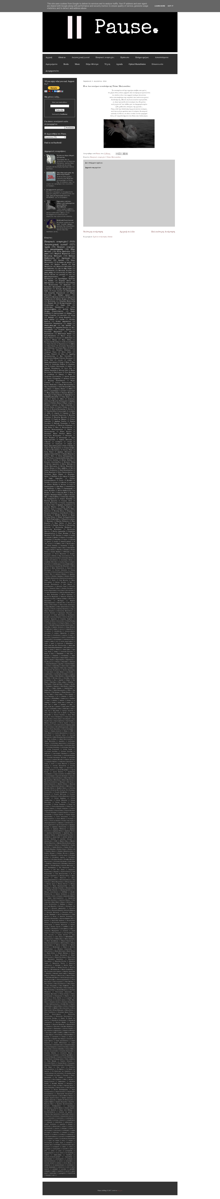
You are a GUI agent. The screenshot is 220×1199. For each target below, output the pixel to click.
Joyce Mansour (55, 668)
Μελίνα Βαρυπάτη (66, 466)
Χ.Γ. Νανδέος (57, 535)
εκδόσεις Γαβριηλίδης (60, 633)
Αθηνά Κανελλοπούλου (66, 739)
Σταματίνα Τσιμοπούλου (53, 323)
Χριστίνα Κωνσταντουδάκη (65, 1104)
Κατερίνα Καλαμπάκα (52, 287)
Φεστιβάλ (70, 480)
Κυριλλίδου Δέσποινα (58, 920)
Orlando (68, 680)
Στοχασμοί (56, 1055)
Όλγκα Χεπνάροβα (68, 729)
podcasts (58, 706)
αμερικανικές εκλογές (67, 1116)
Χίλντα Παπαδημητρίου (61, 1089)
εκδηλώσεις (56, 1132)
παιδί (63, 637)
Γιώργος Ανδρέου (49, 808)
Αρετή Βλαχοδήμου (63, 770)
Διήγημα (51, 317)
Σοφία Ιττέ (65, 305)
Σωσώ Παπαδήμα (68, 1057)
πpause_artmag (57, 1155)
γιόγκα (64, 1126)
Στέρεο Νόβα (69, 1049)
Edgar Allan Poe (60, 659)
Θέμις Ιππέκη (66, 340)
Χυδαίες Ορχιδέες (70, 1108)
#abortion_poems (49, 486)
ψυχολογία (60, 643)
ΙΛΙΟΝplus (64, 892)
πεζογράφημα (57, 639)
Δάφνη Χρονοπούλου (50, 822)
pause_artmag (48, 272)
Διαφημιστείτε (52, 70)
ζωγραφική (49, 1138)
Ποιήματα (49, 1026)
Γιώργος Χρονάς (59, 814)
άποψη (69, 323)
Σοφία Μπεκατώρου (60, 1043)
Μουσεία (48, 973)
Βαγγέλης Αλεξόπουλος (51, 782)
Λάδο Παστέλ (55, 928)
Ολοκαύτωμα (49, 305)
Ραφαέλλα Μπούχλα (69, 1030)
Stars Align (47, 395)
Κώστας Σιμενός (55, 926)
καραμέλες (69, 1142)
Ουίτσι (65, 1006)
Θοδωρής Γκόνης (70, 888)
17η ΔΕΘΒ (57, 543)
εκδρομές (64, 1132)
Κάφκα (63, 902)
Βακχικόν (62, 782)
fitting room (61, 702)
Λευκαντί (65, 930)
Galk (59, 547)
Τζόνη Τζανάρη (71, 621)
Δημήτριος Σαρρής (49, 835)
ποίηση (46, 264)
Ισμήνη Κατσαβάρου (69, 896)
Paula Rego (53, 682)
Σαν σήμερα (63, 476)
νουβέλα (46, 1155)
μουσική (62, 274)
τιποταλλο (61, 1167)
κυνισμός (70, 537)
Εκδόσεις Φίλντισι (62, 853)
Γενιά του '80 (54, 790)
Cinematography (68, 488)
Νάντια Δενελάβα (49, 979)
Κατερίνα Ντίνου (68, 912)
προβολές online (49, 641)
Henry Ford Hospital (51, 664)
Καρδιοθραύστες (49, 586)
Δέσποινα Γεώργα (69, 378)
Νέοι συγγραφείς (58, 981)
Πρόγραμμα (57, 1028)
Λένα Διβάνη (63, 928)
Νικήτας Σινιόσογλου (50, 470)
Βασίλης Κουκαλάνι (50, 784)
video (72, 708)
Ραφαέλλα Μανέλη (51, 297)
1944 (63, 543)
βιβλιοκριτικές (49, 283)
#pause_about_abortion (50, 362)
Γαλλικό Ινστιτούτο (61, 570)
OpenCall (61, 680)
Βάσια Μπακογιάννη (58, 568)
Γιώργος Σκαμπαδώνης (68, 503)
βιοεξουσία (47, 1126)
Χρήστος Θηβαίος (49, 1102)
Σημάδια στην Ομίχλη (59, 1038)
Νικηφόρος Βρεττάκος (50, 994)
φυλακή (72, 539)
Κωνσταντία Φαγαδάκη (51, 342)
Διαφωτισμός (56, 837)
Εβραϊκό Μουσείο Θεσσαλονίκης (66, 843)
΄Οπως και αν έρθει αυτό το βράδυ (55, 712)
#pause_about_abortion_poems (52, 446)
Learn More (160, 6)
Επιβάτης (48, 863)
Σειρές (71, 1036)
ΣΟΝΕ (60, 1032)
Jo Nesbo (48, 666)
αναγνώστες (60, 1118)
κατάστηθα (57, 1144)
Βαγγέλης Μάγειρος (53, 256)
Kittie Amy (63, 668)
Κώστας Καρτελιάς (61, 924)
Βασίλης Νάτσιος (62, 784)
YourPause (72, 698)
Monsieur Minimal (70, 676)
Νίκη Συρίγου (58, 372)
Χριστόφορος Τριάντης (66, 278)
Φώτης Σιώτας (60, 1087)
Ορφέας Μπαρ (58, 1006)
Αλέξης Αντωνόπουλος (51, 560)
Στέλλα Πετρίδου (68, 617)
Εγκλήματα (49, 845)
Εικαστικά (48, 289)
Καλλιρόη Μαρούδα (50, 906)
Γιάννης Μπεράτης (61, 800)
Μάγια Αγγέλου (48, 939)
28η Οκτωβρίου (71, 543)
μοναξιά (63, 391)
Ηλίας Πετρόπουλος (65, 880)
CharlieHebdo (60, 653)
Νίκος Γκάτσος (48, 983)
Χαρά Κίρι (47, 627)
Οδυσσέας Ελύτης (55, 1002)
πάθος (49, 413)
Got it (170, 6)
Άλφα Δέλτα (69, 717)
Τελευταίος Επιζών (49, 1063)
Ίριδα (71, 727)
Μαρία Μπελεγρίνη (50, 466)
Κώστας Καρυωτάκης (50, 590)
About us (62, 57)
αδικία (66, 535)
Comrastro (65, 413)
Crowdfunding (64, 655)
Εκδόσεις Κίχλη (56, 403)
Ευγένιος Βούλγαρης (67, 865)
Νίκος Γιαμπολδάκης (50, 386)
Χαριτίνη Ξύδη (51, 411)
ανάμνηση (72, 482)
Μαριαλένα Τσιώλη (59, 963)
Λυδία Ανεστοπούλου (68, 342)
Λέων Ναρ (61, 590)
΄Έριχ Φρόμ (56, 710)
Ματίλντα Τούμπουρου (65, 425)
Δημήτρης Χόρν (68, 833)
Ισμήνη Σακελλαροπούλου (56, 898)
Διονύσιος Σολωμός (66, 839)
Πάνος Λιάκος (66, 352)
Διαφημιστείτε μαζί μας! (54, 190)
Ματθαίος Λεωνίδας (50, 598)
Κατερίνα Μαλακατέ (53, 912)
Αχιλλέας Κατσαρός (61, 776)
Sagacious (56, 686)
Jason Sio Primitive (70, 664)
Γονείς (46, 820)
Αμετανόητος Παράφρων (60, 753)
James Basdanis (71, 547)
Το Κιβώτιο (60, 1069)
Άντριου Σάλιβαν (69, 448)
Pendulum (70, 682)
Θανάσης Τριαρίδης (58, 888)
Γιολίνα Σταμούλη (58, 572)
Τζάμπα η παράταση (57, 1065)
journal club (70, 702)
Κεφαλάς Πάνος (55, 588)
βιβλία (73, 344)
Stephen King (47, 690)
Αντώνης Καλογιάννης (59, 765)
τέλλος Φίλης (67, 1163)
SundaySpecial (69, 395)
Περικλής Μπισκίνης (58, 1024)
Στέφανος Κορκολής (50, 619)
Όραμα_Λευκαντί (56, 731)
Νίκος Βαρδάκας (50, 607)
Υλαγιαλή (47, 1079)
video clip (47, 710)
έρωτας (61, 260)
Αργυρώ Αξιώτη (48, 566)
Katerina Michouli (67, 393)
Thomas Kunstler (66, 692)
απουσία (49, 537)
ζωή (59, 268)
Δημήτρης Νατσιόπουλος (52, 368)
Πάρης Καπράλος (49, 611)
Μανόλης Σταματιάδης (65, 949)
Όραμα (46, 731)
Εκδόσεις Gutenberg (57, 576)
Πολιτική (56, 1026)
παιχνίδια (57, 539)
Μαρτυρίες (50, 521)
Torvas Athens (59, 694)
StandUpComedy (68, 688)
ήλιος (71, 1114)
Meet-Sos (59, 549)
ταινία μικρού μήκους (67, 641)
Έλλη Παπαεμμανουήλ (62, 727)
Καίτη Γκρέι (70, 902)
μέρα (59, 1151)
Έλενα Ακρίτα (64, 723)
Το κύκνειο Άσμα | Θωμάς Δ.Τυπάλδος (65, 156)
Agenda (119, 64)
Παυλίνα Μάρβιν (61, 1022)
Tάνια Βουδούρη (49, 696)
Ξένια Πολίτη (57, 998)
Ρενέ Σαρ (48, 1032)
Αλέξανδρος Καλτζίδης (56, 745)
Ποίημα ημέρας (142, 57)
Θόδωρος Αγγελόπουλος (51, 892)
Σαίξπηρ (46, 1036)
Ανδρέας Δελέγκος (70, 759)
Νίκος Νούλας (59, 523)
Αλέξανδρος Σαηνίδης (68, 497)
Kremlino (70, 668)
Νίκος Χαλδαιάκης (49, 990)
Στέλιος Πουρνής (56, 617)
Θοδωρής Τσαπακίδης (61, 423)
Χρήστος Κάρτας (60, 389)
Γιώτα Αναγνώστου (62, 816)
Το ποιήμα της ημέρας (64, 262)
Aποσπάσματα (70, 486)
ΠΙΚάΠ (55, 1008)
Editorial (61, 374)
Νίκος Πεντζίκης (57, 988)
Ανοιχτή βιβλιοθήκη (68, 564)
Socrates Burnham (55, 552)
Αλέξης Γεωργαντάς (53, 749)
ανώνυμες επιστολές (59, 1120)
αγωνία (60, 360)
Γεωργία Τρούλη (65, 329)
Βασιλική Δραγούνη (50, 501)
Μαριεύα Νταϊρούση (67, 596)
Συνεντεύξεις (61, 621)
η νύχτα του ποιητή (53, 1140)
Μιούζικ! (48, 260)
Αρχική (49, 57)
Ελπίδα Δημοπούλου (63, 321)
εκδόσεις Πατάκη (52, 484)
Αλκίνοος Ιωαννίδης (67, 751)
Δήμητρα (60, 822)
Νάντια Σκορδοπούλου (63, 979)
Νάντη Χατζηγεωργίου (67, 977)
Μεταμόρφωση (55, 969)
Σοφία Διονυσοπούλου (62, 1040)
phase (71, 704)
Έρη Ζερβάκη (54, 497)
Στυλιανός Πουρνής (49, 1057)
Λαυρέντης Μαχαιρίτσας (51, 930)
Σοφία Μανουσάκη (59, 615)
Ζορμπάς (56, 871)
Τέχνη (107, 64)
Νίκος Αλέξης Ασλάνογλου (67, 604)
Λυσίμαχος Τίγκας (50, 352)
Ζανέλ (54, 580)
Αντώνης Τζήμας (58, 767)
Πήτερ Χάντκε (69, 1010)
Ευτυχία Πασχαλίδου (64, 289)
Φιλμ (62, 354)
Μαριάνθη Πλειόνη (60, 961)
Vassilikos (47, 698)
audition (62, 700)
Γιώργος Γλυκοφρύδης (54, 378)
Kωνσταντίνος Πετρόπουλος (52, 670)
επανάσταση (56, 635)
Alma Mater (59, 486)
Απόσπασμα (50, 348)
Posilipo (67, 684)
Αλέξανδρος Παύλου (67, 558)
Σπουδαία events (58, 1045)
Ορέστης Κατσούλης (63, 609)
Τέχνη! (72, 299)
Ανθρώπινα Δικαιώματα (66, 761)
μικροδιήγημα (55, 391)
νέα (70, 274)
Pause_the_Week (62, 492)
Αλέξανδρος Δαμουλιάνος (58, 743)
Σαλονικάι (47, 615)
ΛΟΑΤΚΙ (46, 928)
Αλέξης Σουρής (67, 749)
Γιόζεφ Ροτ (70, 806)
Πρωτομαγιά (48, 1028)
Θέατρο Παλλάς (63, 884)
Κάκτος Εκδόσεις (67, 460)
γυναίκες (70, 1126)
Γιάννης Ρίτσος (68, 450)
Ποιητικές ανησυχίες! (98, 157)
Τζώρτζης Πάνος (65, 281)
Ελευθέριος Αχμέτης (58, 857)
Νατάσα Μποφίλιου (62, 990)
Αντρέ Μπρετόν (62, 763)
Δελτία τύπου (51, 505)
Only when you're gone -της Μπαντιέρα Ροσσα (65, 173)
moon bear (47, 704)
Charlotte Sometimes (52, 545)
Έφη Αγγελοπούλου (64, 556)
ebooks (54, 702)
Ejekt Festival (69, 659)
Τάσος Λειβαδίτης (70, 1059)
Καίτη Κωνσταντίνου (50, 904)
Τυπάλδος (69, 1077)
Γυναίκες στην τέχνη (67, 820)
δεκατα (57, 1128)
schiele (73, 706)
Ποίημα (69, 313)
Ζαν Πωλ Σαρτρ (58, 869)
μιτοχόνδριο (48, 539)
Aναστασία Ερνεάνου (67, 651)
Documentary (64, 545)
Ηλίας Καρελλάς (60, 877)
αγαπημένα (58, 441)
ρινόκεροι (70, 1159)
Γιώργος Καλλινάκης (51, 503)
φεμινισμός (71, 391)
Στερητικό (47, 1055)
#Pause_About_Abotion (53, 393)
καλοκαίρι (47, 444)
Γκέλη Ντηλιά (48, 452)
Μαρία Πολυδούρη (60, 957)
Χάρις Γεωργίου (50, 315)
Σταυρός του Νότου (49, 621)
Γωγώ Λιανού (57, 291)
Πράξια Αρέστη (61, 264)
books (46, 291)
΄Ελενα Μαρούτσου (60, 554)
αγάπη (62, 319)
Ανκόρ (46, 763)
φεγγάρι (63, 1169)
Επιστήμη (64, 863)
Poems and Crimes (57, 684)
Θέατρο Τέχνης (49, 458)
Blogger (119, 1190)
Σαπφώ (64, 1036)
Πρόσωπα (124, 57)
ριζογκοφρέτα (60, 1159)
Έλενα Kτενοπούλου (53, 450)
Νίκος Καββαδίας (64, 985)
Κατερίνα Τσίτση (69, 462)
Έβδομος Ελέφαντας (50, 723)
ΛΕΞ (72, 926)
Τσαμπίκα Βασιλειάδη (67, 301)
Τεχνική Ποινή (62, 1063)
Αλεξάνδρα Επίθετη (58, 364)
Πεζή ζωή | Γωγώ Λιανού (65, 220)
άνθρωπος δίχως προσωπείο (52, 1114)
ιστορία (70, 1140)
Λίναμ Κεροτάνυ (65, 317)
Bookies (50, 281)
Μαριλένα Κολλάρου (64, 266)
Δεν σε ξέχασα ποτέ (62, 825)
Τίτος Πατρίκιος (49, 437)
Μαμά (65, 947)
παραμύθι (49, 639)
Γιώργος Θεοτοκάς (70, 810)
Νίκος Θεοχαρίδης (51, 985)
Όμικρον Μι (52, 303)
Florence (58, 662)
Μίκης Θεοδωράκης (52, 594)
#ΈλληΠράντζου (68, 647)
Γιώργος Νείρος (69, 572)
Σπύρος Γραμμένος (51, 1047)
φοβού (54, 1171)
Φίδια (65, 1079)
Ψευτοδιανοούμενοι (49, 1112)
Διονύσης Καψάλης (50, 839)
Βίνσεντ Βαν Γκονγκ (67, 780)
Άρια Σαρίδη (69, 721)
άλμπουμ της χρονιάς (65, 1112)
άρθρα (55, 629)
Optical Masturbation (137, 64)
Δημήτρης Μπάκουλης (59, 829)
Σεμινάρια (47, 1038)
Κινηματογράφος (66, 303)
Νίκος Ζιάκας (71, 983)
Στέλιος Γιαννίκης (64, 1047)
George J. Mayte (64, 362)
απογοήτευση (57, 631)
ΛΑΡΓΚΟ (65, 926)
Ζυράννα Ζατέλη (66, 871)
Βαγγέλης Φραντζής (60, 417)
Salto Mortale (64, 686)
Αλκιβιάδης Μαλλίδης (50, 562)
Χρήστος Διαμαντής (50, 1100)
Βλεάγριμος (47, 570)
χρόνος (49, 541)
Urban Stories (66, 397)
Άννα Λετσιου (48, 719)
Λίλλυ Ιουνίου (69, 590)
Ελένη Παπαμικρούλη (65, 456)
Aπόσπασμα (50, 488)
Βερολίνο (70, 568)
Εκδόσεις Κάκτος (51, 851)
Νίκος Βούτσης (69, 981)
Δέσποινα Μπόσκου (61, 574)
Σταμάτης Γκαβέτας (66, 619)
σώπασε (59, 1163)
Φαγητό (71, 1079)
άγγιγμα (55, 482)
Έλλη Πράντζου (63, 251)
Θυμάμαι (70, 511)
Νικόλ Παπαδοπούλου (66, 470)
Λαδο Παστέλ (64, 513)
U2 (57, 696)
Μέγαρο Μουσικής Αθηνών (67, 592)
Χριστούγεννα (63, 344)
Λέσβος (71, 928)
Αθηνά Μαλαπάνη (49, 741)
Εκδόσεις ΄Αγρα (49, 509)
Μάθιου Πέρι (59, 939)
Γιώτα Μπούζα (61, 818)
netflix (55, 704)
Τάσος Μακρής (51, 1061)
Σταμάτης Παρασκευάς (56, 293)
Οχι (72, 609)
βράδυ (56, 537)
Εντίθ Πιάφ (71, 861)
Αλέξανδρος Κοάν (70, 745)
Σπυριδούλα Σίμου (70, 1045)
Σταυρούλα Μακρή (66, 1053)
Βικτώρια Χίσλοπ (49, 788)
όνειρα (56, 541)
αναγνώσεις (51, 1118)
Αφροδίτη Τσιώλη (62, 327)
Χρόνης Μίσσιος (58, 1108)
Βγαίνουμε (51, 301)
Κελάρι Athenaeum (49, 914)
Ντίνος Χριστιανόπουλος (65, 472)
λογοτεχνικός (56, 1148)
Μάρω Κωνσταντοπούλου (51, 943)
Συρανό (59, 1057)
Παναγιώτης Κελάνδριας (53, 529)
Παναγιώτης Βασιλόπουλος (65, 611)
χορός (52, 643)
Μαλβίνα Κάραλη (61, 515)
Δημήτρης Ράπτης (58, 831)
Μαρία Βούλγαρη (60, 951)
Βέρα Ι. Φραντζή (69, 778)
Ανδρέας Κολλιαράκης (57, 366)
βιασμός (70, 1124)
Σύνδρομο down (58, 1059)
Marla (70, 374)
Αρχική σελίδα (127, 231)
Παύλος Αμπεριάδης (59, 531)
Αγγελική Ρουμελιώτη (58, 415)
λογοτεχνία (59, 444)
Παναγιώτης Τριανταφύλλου (64, 1016)
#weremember (70, 291)
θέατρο (68, 287)
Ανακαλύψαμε (57, 755)
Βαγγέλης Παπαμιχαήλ (60, 401)
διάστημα (64, 1128)
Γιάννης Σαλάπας (60, 802)
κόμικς (64, 1146)
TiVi (74, 692)
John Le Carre (65, 666)
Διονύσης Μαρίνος (50, 507)
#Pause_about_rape (50, 325)
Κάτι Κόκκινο (68, 584)
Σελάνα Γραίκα (49, 407)
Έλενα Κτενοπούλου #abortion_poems (64, 725)
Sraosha (71, 446)
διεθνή (71, 1128)
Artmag (56, 651)
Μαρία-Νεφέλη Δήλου (53, 519)
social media (53, 708)
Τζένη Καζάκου (69, 1065)
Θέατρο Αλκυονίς (70, 882)
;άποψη (51, 649)
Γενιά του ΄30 (63, 790)
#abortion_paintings (66, 541)
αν (45, 1118)
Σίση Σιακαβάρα (68, 1034)
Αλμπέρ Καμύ (63, 562)
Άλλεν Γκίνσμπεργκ (57, 717)
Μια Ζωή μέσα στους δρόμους (52, 971)
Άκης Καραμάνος (56, 448)
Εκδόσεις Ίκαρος (61, 849)
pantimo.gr (63, 704)
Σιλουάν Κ (70, 1038)
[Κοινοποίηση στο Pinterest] (126, 153)
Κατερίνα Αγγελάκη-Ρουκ (52, 462)
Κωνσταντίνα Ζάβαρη (51, 358)
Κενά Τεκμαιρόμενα (64, 914)
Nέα (53, 492)
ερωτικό (61, 1136)
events (46, 448)
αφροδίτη (62, 1124)
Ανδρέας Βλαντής (58, 759)
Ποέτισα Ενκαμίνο (49, 613)
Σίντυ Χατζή (58, 1034)
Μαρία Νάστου (49, 338)
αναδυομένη (69, 1118)
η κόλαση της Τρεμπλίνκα (67, 1138)
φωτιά (67, 1171)
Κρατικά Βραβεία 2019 (66, 918)
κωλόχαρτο (56, 1146)
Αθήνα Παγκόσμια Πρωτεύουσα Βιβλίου (64, 737)
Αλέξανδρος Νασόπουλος (54, 307)
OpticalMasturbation (50, 336)
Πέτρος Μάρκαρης (58, 1010)
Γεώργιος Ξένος (66, 501)
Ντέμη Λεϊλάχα (64, 994)
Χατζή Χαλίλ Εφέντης (50, 1095)
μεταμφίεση (68, 1151)
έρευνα (62, 629)
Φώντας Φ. (71, 409)
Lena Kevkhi (69, 672)
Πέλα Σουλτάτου (64, 1008)
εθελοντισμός (48, 1130)
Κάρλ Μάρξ (55, 902)
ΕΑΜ (55, 841)
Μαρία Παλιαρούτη (61, 955)
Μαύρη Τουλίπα (62, 967)
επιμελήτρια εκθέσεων (50, 1136)
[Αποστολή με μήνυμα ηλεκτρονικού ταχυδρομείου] (117, 153)
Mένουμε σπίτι (57, 678)
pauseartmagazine (56, 249)
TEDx (69, 690)
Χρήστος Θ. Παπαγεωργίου (65, 1100)
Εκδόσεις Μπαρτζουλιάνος (65, 851)
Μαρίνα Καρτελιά (62, 253)
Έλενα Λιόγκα (50, 727)
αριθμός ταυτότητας (50, 1124)
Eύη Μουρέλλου (48, 662)
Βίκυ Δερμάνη (48, 780)
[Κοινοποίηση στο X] (122, 153)
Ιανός (54, 896)
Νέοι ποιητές (54, 604)
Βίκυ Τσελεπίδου (66, 356)
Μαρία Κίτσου (51, 953)
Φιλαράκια (70, 1083)
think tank (65, 708)
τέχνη (73, 315)
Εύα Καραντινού (64, 867)
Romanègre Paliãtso (56, 494)
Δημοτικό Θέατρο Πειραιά (65, 835)
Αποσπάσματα (161, 57)
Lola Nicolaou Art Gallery (61, 674)
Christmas (46, 655)
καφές (71, 635)
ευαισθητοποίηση (70, 1136)
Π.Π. (50, 1008)
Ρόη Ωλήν (54, 476)
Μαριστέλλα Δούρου (68, 519)
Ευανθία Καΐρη (55, 865)
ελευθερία (72, 411)
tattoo (59, 708)
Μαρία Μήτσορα (63, 953)
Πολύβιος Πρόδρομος (67, 1026)
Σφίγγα (49, 389)
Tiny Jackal (49, 694)
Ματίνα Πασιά (68, 965)
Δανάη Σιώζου (69, 822)
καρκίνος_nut (48, 1144)
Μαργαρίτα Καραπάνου (55, 959)
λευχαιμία (47, 1148)
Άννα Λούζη (57, 719)
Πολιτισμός (68, 435)
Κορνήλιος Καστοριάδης (51, 918)
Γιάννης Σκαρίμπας (59, 804)
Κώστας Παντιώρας (67, 358)
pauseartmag (48, 327)
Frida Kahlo (65, 662)
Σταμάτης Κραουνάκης (66, 1051)
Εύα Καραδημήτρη (50, 867)
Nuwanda (66, 549)
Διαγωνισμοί (58, 313)
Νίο (72, 468)
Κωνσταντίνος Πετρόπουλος (60, 922)
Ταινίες (61, 480)
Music (77, 64)
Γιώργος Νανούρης (51, 812)
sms (47, 708)
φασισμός (55, 1169)
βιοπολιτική (56, 1126)
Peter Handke (47, 684)
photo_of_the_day (49, 706)
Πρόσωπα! (67, 285)
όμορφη (48, 1175)
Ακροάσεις (62, 741)
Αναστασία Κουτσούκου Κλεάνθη (56, 757)
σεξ (57, 641)
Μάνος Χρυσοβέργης (52, 941)
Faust (64, 446)
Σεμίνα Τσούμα (62, 407)
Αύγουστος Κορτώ (58, 778)
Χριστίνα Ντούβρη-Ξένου (52, 1106)
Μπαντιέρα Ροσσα (65, 333)
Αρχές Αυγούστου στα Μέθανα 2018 (64, 774)
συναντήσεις (69, 1161)
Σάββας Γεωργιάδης (69, 1032)
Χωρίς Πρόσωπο (51, 1110)
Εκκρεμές (54, 855)
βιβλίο (71, 389)
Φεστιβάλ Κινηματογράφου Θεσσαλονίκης (61, 625)
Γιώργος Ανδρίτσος (62, 808)
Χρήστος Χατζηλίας (58, 627)
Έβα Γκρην (68, 268)
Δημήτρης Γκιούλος (60, 421)
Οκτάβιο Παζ (64, 1004)
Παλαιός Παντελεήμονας (52, 1014)
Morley (48, 678)
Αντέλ (53, 763)
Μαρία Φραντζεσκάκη (66, 384)
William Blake (55, 698)
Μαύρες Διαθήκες (62, 598)
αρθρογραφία (69, 1122)
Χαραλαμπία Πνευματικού (65, 1093)
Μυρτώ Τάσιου (71, 975)
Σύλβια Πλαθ (48, 1059)
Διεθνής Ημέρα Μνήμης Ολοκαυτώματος (59, 310)
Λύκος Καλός (59, 937)
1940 (45, 649)
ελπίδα (69, 360)
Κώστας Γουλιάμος (67, 588)
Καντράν (61, 906)
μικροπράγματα (48, 1153)
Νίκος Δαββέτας (63, 468)
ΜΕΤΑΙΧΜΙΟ (69, 937)
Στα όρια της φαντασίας (51, 1051)
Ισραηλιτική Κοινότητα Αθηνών (65, 458)
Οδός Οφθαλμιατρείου (52, 1004)
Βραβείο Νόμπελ (62, 788)
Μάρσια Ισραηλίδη (50, 370)
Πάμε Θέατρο (92, 64)
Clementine (55, 655)
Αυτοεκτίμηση (50, 776)
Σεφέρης (72, 476)
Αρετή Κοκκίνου (58, 772)
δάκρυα (62, 537)
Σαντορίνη (55, 1036)
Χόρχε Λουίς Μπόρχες (66, 1110)
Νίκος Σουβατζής (68, 988)
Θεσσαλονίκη (53, 285)
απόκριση (49, 1122)
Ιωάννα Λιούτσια (52, 460)
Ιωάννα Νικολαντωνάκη (64, 382)
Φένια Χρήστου (57, 1079)
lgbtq (66, 494)
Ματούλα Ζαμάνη (49, 967)
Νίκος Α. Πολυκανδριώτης (63, 427)
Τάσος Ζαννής (51, 344)
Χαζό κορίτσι (49, 319)
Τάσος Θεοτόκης (63, 533)
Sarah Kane (72, 686)
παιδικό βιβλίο (71, 637)
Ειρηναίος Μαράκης (49, 849)
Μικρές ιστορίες (68, 403)
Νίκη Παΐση (48, 427)
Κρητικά (46, 920)
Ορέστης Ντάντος (58, 525)
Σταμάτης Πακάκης (50, 1053)
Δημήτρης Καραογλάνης (59, 827)
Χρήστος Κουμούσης (61, 1102)
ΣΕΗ (55, 1032)
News (70, 272)
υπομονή (56, 413)
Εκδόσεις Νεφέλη (63, 509)
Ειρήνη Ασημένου (66, 507)
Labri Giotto (49, 672)
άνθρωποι (63, 482)
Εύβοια (46, 580)
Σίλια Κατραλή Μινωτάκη (67, 386)
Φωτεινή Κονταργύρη (58, 409)
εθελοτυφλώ (57, 1130)
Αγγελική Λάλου (60, 735)
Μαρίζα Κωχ (71, 957)
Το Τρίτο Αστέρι (51, 623)
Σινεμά (59, 338)
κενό (63, 297)
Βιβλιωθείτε (69, 786)
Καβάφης (62, 904)
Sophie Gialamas (56, 688)
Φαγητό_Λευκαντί (49, 1081)
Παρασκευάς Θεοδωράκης (59, 1020)
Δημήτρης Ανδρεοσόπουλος (52, 454)
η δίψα (56, 1138)
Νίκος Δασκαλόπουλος (63, 607)
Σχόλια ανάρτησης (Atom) (102, 236)
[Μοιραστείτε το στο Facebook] (124, 153)
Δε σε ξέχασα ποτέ (49, 825)
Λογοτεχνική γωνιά (81, 57)
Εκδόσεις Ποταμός (49, 853)
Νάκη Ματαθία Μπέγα (52, 977)
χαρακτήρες (53, 1173)
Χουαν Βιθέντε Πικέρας (66, 1095)
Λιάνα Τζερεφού (56, 933)
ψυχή (70, 484)
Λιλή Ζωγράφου (68, 933)
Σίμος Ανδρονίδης (66, 405)
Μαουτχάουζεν (48, 951)
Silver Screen (51, 346)
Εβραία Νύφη (64, 841)
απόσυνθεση (58, 1122)
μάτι (45, 1151)
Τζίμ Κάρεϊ (48, 1067)
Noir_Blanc (66, 678)
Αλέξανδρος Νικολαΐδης (68, 747)
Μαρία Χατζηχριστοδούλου (66, 517)
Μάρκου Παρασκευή (67, 941)
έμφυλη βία (65, 1114)
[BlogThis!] (119, 153)
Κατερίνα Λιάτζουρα (50, 513)
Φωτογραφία (63, 437)
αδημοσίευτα (69, 629)
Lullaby (51, 676)
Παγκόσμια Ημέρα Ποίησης (53, 474)
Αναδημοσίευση (51, 499)
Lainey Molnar (60, 672)
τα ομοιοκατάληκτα (58, 1165)
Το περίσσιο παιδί (70, 1073)
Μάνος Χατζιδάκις (70, 939)
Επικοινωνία (157, 64)
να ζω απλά (59, 1153)
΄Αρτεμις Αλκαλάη (67, 710)
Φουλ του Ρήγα (58, 1085)
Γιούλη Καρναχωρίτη (58, 806)
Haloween (72, 662)
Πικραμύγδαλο (71, 1024)
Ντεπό (53, 609)
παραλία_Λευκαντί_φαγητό (52, 1157)
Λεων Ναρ (68, 368)
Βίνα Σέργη (57, 780)
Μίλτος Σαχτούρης (67, 594)
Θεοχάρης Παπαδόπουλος (56, 380)
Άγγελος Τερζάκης (59, 715)
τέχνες (65, 539)
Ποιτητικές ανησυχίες (51, 405)
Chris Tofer (70, 653)
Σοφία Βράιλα (48, 1040)
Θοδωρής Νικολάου (52, 890)
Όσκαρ (65, 731)
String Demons (58, 395)
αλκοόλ (73, 535)
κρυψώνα (47, 1146)
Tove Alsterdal (69, 694)
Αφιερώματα (51, 64)
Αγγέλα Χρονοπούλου (61, 733)
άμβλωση (48, 629)
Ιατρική (60, 896)
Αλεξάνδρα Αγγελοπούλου (52, 376)
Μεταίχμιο (61, 600)
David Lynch (55, 657)
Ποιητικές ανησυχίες (105, 57)
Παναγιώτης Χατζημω (50, 1018)
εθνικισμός (66, 1130)
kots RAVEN (66, 325)
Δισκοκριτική (48, 841)
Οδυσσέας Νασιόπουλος (68, 1002)
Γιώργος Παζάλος (63, 812)
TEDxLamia (66, 552)
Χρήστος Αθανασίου (65, 439)
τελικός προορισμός (50, 1167)
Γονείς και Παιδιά (55, 820)
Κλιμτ (54, 916)
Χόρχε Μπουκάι (70, 627)
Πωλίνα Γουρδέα (68, 1028)
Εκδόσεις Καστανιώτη (52, 578)
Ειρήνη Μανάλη (57, 847)
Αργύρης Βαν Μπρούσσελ (62, 566)
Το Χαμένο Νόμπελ (64, 623)
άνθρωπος (47, 441)
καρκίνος (64, 635)
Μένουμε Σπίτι (63, 370)
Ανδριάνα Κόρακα (51, 761)
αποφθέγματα (71, 1120)
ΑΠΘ (71, 731)
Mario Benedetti (59, 676)
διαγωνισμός (62, 411)
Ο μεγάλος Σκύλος (60, 1000)
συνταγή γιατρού (49, 1163)
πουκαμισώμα (48, 1159)
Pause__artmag (62, 682)
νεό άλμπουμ (69, 1153)
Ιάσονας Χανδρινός (61, 894)
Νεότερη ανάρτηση (93, 231)
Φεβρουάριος (62, 1081)
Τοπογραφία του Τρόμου (53, 1075)
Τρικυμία (65, 1075)
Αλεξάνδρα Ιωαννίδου (51, 751)
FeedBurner (63, 114)
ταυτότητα (70, 1165)
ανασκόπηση (47, 1120)
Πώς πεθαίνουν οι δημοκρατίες (52, 1030)
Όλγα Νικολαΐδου (55, 729)
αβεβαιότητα (68, 338)
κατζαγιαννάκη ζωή (67, 1144)
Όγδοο (46, 729)
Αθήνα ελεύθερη (51, 739)
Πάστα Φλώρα (61, 299)
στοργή (69, 444)
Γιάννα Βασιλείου (64, 796)
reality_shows (65, 706)
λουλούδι (65, 1148)
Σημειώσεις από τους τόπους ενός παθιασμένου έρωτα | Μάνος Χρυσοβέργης (66, 204)
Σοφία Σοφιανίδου (55, 478)
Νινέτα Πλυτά (49, 274)
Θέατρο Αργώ (51, 884)
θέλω (63, 1140)
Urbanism (63, 696)
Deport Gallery (64, 657)
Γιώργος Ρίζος (48, 574)
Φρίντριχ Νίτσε (68, 1085)
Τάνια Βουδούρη (70, 372)
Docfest (52, 659)
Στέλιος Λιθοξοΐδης (58, 1049)
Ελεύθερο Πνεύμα (57, 859)
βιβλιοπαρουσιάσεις (51, 276)
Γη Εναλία (54, 796)
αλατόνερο (56, 1116)
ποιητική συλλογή (68, 639)
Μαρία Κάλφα (71, 951)
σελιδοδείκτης (49, 268)
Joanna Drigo (56, 666)
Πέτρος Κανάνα (66, 431)
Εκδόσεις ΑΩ (71, 849)
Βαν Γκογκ (70, 782)
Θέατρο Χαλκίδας (60, 582)
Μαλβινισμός (56, 947)
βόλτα (46, 391)
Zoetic (48, 700)
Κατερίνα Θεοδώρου (64, 350)
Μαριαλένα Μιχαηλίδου (51, 596)
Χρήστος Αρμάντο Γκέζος (51, 1098)
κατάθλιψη (51, 374)
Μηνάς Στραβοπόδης (67, 969)
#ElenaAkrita (69, 643)
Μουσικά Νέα (61, 602)
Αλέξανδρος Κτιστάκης (52, 747)
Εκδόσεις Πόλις (49, 456)
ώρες (53, 1175)
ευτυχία (69, 441)
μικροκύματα (56, 637)
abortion (55, 700)
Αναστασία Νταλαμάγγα (67, 346)
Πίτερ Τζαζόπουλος (50, 1012)
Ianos (64, 547)
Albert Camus (66, 649)
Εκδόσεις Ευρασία (70, 576)
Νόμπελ (67, 996)
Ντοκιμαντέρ (58, 996)
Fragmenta (53, 547)
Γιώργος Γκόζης (59, 810)
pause (46, 253)
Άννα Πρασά (66, 719)
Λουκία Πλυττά (63, 935)
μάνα (71, 1148)
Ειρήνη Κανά (65, 845)
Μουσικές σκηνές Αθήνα (60, 973)
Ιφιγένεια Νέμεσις (64, 900)
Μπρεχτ (53, 975)
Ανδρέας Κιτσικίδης (66, 499)
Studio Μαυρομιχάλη (59, 690)
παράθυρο (69, 1155)
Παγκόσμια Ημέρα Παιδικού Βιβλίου (57, 433)
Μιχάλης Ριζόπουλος (62, 521)
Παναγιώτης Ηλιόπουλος (64, 527)
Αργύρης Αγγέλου (49, 770)
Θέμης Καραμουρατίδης (60, 886)
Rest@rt (73, 684)
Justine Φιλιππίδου (49, 490)
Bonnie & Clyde (49, 653)
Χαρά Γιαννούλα (60, 1091)
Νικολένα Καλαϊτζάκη (67, 283)
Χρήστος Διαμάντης (67, 1098)
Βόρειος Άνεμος (66, 336)
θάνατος (63, 484)
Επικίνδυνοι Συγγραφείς (66, 578)
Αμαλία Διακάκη (70, 376)
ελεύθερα (62, 1134)
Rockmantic (49, 686)
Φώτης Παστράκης (49, 1087)
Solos (48, 688)
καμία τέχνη (59, 1142)
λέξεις (71, 1146)
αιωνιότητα (47, 631)
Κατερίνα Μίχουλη (69, 910)
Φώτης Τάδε (48, 360)
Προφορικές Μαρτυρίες (66, 613)
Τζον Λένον (60, 1067)
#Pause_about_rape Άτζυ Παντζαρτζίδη (55, 645)
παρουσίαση (68, 1157)
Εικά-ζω (57, 845)
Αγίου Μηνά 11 (48, 733)
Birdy (58, 488)
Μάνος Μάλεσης (67, 464)
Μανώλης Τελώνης (65, 270)
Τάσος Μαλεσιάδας (114, 157)
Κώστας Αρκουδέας (53, 464)
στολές (61, 1161)
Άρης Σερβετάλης (59, 721)
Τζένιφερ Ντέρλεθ (50, 354)
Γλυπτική (70, 818)
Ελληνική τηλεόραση (60, 861)
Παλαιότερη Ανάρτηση (163, 231)
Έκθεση (54, 556)
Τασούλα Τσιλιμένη (66, 1061)
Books (66, 64)
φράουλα (60, 1171)
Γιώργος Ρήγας (62, 348)
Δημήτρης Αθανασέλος (65, 452)
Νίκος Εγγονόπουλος (60, 983)
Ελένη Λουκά (63, 855)
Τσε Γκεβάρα (59, 1077)
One (55, 680)
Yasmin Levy (64, 698)
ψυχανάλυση (71, 1173)
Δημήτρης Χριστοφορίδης (54, 833)
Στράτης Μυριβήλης (67, 1055)
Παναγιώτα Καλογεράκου (52, 435)
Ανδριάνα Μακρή (50, 340)
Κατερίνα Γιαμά (61, 586)
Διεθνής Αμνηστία (68, 837)
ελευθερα (54, 1134)
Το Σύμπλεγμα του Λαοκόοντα (61, 1071)
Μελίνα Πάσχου (49, 468)
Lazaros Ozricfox (50, 549)
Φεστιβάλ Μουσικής (57, 1083)
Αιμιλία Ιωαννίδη (55, 558)
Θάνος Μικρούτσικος (57, 882)
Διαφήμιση (47, 837)
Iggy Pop (61, 664)
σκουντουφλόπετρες (50, 1161)
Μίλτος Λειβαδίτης (61, 945)
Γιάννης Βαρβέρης (60, 798)
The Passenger (55, 692)
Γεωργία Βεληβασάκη (61, 792)
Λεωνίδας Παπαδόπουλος (51, 592)
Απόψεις (70, 366)
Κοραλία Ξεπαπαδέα (66, 916)
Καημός (70, 904)
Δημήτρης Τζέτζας (70, 831)
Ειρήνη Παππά (68, 847)
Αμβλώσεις (47, 753)
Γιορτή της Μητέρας (60, 419)
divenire (69, 700)
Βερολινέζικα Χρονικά (58, 786)
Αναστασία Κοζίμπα (69, 755)
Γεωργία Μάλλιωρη (60, 794)
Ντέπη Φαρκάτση (49, 472)
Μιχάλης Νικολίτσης (69, 971)
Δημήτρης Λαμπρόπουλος (65, 505)
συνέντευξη (60, 272)
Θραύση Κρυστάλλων (66, 890)
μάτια (52, 1151)
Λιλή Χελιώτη (48, 935)
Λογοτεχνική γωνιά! (56, 244)
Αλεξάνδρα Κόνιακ (67, 560)
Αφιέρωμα (65, 258)
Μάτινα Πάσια (65, 943)
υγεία (67, 1167)
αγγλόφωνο (47, 1116)
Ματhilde (57, 965)
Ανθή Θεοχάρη (57, 564)
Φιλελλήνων (47, 1085)
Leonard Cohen (48, 674)
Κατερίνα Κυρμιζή (57, 910)
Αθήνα (62, 399)
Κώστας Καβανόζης (50, 384)
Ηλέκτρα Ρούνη (64, 875)
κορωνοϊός (47, 637)
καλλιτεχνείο (48, 1142)
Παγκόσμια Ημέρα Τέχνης (65, 1012)
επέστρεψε (70, 1134)
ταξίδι (46, 643)
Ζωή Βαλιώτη (63, 580)
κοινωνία (63, 315)
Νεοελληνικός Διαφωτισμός (63, 992)
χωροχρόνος (62, 1173)
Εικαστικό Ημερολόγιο (53, 331)
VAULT (71, 696)
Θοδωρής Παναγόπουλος (51, 584)
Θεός (71, 582)
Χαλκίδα (47, 482)
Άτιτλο (54, 399)
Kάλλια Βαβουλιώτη (64, 490)
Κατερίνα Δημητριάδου (59, 908)
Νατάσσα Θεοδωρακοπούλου (53, 429)
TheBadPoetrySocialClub (51, 397)
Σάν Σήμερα (49, 1034)
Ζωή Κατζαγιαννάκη (62, 873)
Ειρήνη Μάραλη (68, 454)
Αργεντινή (70, 767)
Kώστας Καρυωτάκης (69, 670)
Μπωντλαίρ (61, 975)
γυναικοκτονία (48, 1128)
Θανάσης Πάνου (59, 511)
